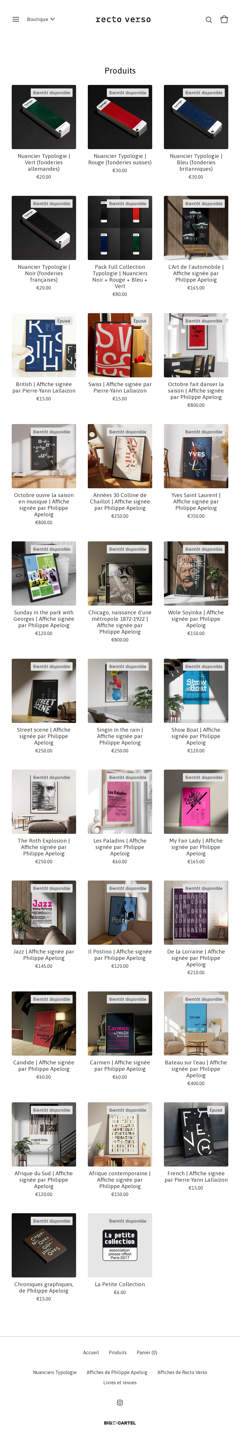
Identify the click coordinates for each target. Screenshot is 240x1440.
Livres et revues (120, 1382)
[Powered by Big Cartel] (120, 1423)
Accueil (91, 1352)
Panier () (147, 1352)
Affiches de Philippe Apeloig (117, 1372)
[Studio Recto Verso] (123, 19)
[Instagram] (120, 1402)
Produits (118, 1352)
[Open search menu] (209, 19)
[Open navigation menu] (16, 19)
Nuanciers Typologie (55, 1372)
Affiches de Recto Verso (182, 1372)
